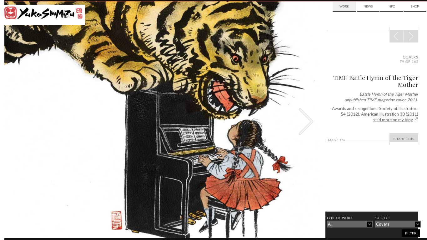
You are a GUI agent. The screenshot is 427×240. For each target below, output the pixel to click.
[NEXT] (397, 36)
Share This (404, 139)
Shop (415, 6)
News (368, 6)
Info (391, 6)
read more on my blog (393, 119)
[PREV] (411, 36)
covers (410, 57)
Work (344, 6)
